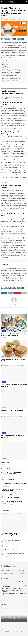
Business (5, 5)
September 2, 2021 (6, 486)
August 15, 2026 (5, 620)
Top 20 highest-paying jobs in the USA (13, 540)
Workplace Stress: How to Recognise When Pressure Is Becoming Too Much (13, 618)
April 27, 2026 (4, 362)
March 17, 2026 (4, 388)
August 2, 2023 (10, 504)
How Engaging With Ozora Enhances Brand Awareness (13, 70)
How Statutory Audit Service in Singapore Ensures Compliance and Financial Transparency (16, 496)
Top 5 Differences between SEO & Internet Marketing (15, 502)
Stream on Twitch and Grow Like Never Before (12, 597)
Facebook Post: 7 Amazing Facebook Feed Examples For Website (14, 554)
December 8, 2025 (5, 413)
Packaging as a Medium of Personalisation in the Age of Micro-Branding (13, 67)
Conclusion (4, 81)
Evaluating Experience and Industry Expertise (11, 72)
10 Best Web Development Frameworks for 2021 (15, 545)
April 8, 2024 (4, 464)
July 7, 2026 (4, 337)
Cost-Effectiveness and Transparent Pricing (11, 78)
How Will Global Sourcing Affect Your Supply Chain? (9, 534)
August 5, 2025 (4, 439)
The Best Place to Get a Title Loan (12, 549)
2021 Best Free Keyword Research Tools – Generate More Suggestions (12, 490)
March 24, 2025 (10, 475)
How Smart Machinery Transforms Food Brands (11, 69)
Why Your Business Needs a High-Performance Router (15, 473)
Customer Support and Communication (10, 80)
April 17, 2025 (12, 19)
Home (2, 5)
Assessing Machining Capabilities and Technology (12, 73)
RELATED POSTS (5, 64)
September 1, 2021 (6, 492)
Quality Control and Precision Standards (10, 75)
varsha (6, 19)
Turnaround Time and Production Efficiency (11, 77)
